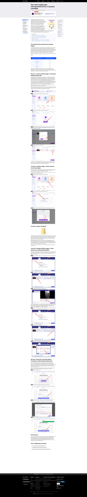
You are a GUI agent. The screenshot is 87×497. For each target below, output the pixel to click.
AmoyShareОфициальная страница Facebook (58, 488)
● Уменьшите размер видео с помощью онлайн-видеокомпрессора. (60, 35)
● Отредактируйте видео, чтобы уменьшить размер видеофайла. (60, 31)
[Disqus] (43, 461)
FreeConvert (32, 363)
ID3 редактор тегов (38, 486)
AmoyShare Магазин (27, 481)
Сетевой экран (45, 481)
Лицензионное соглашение (45, 491)
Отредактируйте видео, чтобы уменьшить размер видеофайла (41, 39)
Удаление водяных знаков (38, 480)
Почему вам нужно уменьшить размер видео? (39, 35)
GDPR (52, 491)
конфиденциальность (38, 491)
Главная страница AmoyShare (25, 1)
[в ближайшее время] (57, 488)
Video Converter (42, 474)
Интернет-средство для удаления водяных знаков (50, 480)
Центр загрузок (26, 479)
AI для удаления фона (46, 486)
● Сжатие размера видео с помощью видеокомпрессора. (60, 25)
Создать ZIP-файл (36, 38)
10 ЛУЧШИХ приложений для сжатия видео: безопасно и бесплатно (25, 23)
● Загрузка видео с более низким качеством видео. (60, 27)
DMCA (49, 491)
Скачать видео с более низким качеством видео (39, 37)
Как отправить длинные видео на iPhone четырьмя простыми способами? (25, 32)
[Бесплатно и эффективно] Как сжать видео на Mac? (25, 29)
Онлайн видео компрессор (49, 474)
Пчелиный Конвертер (35, 80)
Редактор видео (37, 484)
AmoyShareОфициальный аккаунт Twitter (60, 488)
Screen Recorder (37, 481)
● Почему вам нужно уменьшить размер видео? (60, 22)
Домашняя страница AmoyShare (36, 474)
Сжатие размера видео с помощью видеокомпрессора (40, 36)
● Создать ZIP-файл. (60, 29)
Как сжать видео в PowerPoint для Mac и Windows (25, 26)
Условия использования (32, 491)
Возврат (57, 491)
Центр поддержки (32, 485)
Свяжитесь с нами (32, 480)
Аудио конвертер (37, 487)
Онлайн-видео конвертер (46, 483)
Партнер (31, 481)
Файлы (54, 491)
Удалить (31, 488)
